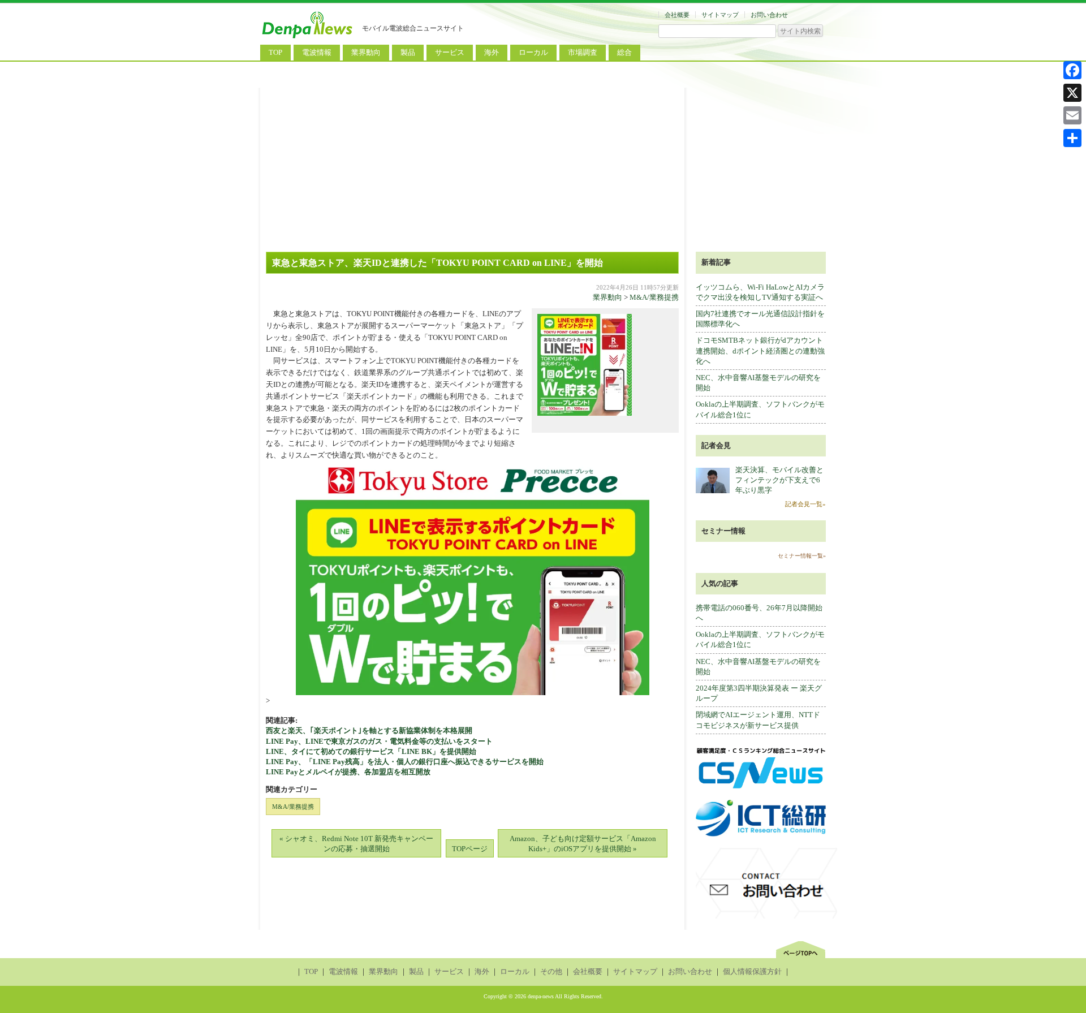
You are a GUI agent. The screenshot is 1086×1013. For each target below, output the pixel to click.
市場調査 (582, 52)
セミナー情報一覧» (802, 556)
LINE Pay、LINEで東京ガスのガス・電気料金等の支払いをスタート (379, 741)
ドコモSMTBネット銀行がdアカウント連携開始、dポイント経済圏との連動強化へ (760, 350)
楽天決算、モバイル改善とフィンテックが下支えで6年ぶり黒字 (779, 479)
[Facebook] (1072, 70)
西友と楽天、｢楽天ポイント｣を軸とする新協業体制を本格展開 (369, 730)
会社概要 (677, 14)
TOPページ (470, 848)
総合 (624, 52)
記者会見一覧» (805, 504)
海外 (491, 52)
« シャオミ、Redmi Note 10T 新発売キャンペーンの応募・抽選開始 (356, 843)
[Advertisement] (543, 167)
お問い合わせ (769, 14)
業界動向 (366, 52)
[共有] (1072, 138)
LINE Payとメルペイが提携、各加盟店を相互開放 (348, 772)
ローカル (533, 52)
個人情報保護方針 (752, 971)
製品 (407, 52)
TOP (275, 52)
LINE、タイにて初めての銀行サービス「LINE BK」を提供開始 (378, 751)
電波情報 (316, 52)
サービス (449, 52)
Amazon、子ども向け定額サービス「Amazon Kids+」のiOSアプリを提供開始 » (583, 843)
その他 (551, 971)
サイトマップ (720, 14)
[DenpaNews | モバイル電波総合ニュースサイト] (308, 38)
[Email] (1072, 115)
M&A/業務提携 (654, 297)
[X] (1072, 92)
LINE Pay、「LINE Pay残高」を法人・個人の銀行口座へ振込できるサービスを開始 (405, 761)
